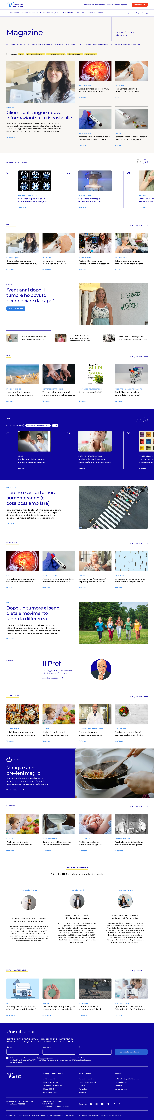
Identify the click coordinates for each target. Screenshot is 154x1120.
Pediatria (10, 805)
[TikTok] (114, 1104)
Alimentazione (12, 696)
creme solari (90, 54)
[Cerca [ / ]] (146, 13)
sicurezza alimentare (35, 54)
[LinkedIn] (108, 1104)
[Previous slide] (138, 161)
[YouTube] (102, 1104)
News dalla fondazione (17, 970)
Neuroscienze (12, 542)
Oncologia (11, 224)
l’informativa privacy (45, 1058)
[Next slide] (145, 161)
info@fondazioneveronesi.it (58, 1106)
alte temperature (74, 54)
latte (21, 54)
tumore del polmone (56, 54)
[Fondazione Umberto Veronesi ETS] (14, 4)
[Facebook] (91, 1104)
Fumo (8, 356)
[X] (119, 1104)
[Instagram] (96, 1104)
